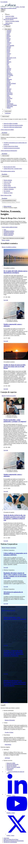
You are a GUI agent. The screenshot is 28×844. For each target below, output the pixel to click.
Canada (8, 40)
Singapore (9, 88)
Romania (9, 84)
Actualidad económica (9, 231)
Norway (8, 76)
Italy (8, 64)
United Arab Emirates (12, 105)
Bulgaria (9, 38)
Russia (8, 86)
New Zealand (10, 75)
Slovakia (9, 90)
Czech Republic (10, 45)
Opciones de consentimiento (10, 842)
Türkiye (8, 102)
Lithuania (9, 68)
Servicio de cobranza (11, 765)
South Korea (10, 94)
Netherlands (9, 74)
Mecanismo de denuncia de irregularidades (14, 840)
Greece (8, 55)
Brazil (8, 37)
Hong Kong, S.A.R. (11, 57)
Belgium (9, 36)
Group (8, 56)
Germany (9, 53)
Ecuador (9, 48)
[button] (7, 14)
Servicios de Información (12, 764)
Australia (9, 32)
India (8, 60)
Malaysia (9, 70)
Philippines (9, 79)
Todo (5, 229)
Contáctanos (9, 769)
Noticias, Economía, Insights (13, 767)
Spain (8, 95)
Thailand (9, 101)
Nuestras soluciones (8, 235)
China (8, 41)
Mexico (8, 71)
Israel (8, 63)
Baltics (8, 34)
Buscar (17, 202)
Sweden (8, 97)
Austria (8, 33)
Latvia (8, 67)
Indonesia (9, 61)
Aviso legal (6, 838)
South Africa (10, 93)
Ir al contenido (4, 1)
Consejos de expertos (9, 232)
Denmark (9, 46)
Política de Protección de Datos (11, 839)
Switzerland (9, 98)
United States (10, 106)
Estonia (8, 49)
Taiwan (8, 99)
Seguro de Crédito (11, 763)
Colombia (9, 42)
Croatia (8, 44)
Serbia (8, 87)
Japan (8, 65)
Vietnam (9, 107)
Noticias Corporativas (9, 233)
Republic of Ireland (11, 83)
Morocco (9, 72)
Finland (8, 51)
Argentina (9, 30)
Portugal (9, 82)
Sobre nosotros (10, 768)
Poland (8, 80)
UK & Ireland (10, 103)
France (8, 52)
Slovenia (9, 91)
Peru (8, 78)
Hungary (9, 59)
